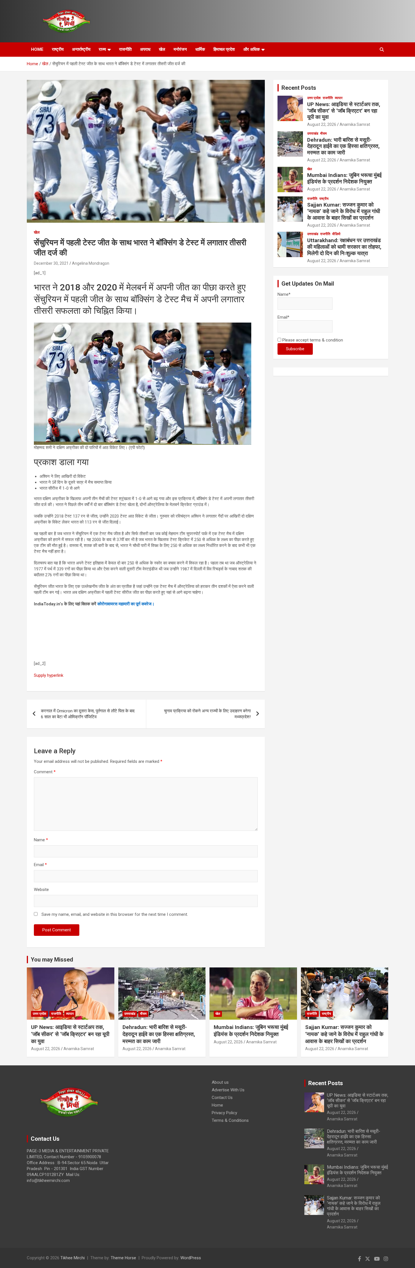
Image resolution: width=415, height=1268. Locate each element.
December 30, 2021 (51, 263)
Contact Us (222, 1097)
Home (217, 1105)
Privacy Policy (224, 1112)
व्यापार (338, 98)
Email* (283, 317)
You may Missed (52, 959)
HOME (37, 49)
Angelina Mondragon (90, 263)
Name (41, 839)
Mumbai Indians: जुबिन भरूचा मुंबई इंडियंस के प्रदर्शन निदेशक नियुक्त (344, 178)
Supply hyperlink (48, 675)
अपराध (145, 49)
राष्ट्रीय (58, 49)
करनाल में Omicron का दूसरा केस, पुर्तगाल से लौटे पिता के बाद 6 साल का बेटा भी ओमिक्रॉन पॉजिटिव (88, 713)
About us (220, 1082)
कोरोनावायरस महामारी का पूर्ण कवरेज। (125, 603)
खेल (162, 49)
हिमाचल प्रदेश (224, 49)
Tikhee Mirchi (72, 1257)
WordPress (190, 1257)
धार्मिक (200, 49)
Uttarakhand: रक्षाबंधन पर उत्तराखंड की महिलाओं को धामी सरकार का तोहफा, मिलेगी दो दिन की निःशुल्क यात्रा (344, 247)
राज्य (102, 49)
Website (41, 889)
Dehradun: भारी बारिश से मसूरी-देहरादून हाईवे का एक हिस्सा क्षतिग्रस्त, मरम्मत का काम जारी (343, 146)
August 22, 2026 (321, 124)
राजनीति (125, 49)
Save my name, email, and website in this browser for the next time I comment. (115, 914)
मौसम (323, 133)
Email (40, 864)
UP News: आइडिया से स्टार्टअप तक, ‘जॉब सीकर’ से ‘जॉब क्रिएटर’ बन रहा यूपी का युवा (343, 111)
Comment (45, 771)
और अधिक (251, 49)
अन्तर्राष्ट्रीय (81, 49)
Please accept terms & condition (312, 340)
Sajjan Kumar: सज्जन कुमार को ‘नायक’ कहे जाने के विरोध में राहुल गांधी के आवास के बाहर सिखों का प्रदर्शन (343, 211)
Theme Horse (123, 1257)
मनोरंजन (180, 49)
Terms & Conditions (230, 1120)
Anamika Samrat (355, 124)
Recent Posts (298, 87)
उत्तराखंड (312, 133)
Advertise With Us (228, 1089)
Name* (284, 294)
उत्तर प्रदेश (314, 98)
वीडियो (336, 234)
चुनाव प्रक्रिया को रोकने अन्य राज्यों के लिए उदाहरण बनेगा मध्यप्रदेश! (207, 713)
